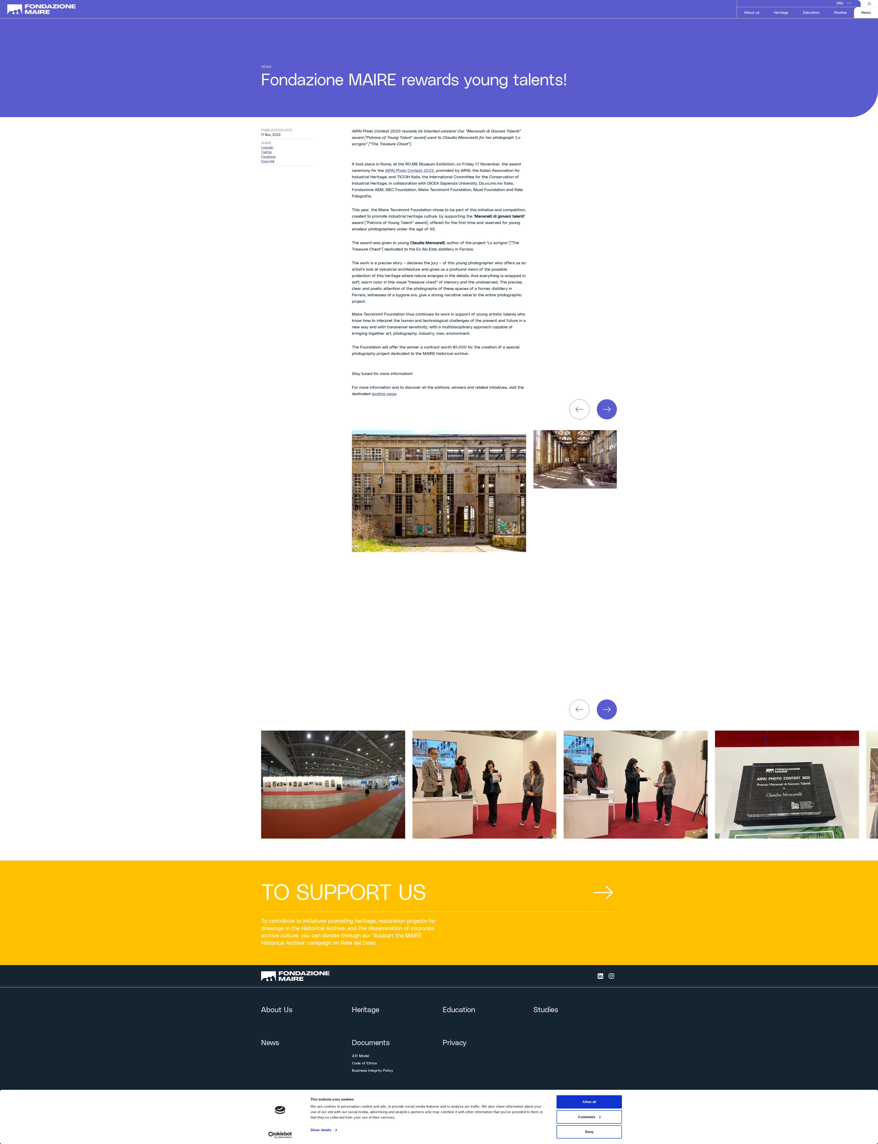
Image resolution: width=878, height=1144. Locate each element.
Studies (840, 12)
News (869, 12)
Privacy (454, 1043)
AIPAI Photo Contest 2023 (409, 171)
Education (811, 12)
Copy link (267, 161)
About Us (276, 1010)
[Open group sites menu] (869, 3)
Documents (371, 1043)
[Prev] (579, 409)
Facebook (268, 157)
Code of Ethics (364, 1063)
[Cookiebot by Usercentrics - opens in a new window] (280, 1135)
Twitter (266, 152)
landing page (384, 394)
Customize (586, 1117)
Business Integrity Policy (372, 1070)
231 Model (360, 1056)
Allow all (589, 1102)
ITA (849, 3)
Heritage (781, 12)
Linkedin (267, 147)
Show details (321, 1130)
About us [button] (751, 12)
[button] (579, 409)
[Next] (607, 409)
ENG (840, 3)
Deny (589, 1132)
